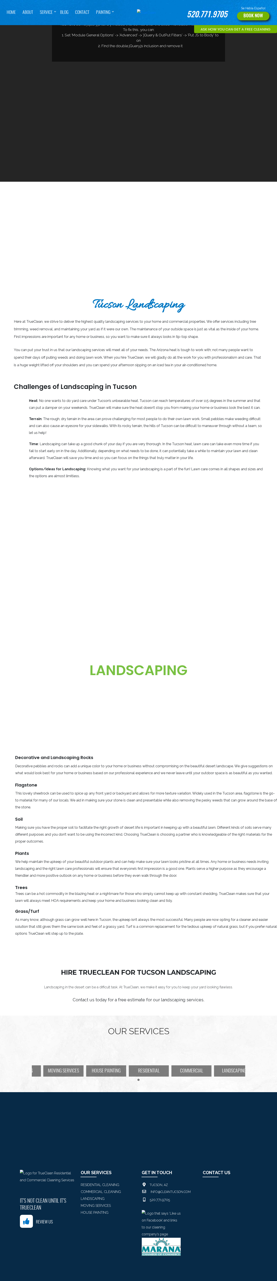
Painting (103, 12)
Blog (64, 12)
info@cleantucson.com (171, 1192)
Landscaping (93, 1199)
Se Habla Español (253, 8)
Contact (82, 12)
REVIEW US (44, 1222)
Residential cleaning (100, 1185)
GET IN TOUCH (157, 1172)
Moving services (96, 1206)
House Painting (94, 1212)
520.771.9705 (207, 15)
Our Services (96, 1172)
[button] (138, 1080)
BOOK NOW (253, 16)
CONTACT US (216, 1172)
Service (46, 12)
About (28, 12)
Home (11, 12)
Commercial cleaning (101, 1192)
